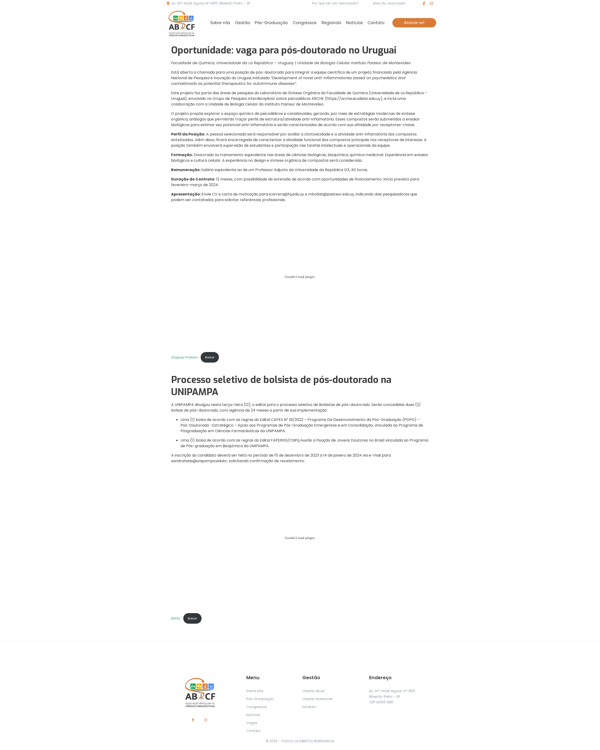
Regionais (331, 23)
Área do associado (389, 3)
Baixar (209, 357)
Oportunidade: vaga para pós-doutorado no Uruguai (283, 50)
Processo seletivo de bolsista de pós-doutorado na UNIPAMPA (281, 386)
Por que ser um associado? (335, 3)
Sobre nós (220, 23)
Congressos (305, 23)
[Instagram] (432, 3)
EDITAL (176, 618)
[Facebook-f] (424, 3)
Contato (376, 23)
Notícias (354, 23)
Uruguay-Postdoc (184, 357)
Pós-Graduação (271, 23)
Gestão (242, 23)
